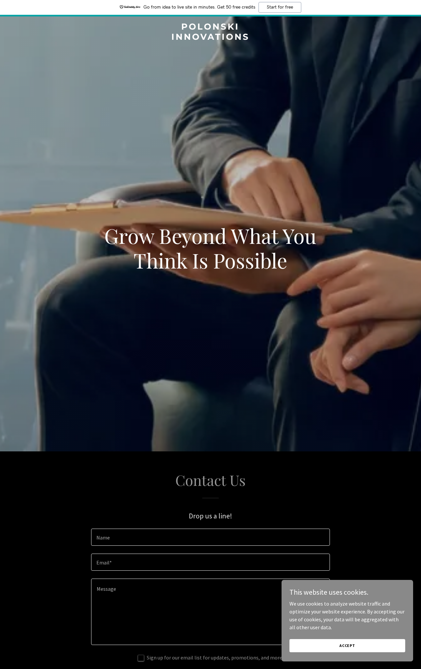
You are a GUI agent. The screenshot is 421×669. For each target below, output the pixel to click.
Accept (347, 645)
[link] (211, 38)
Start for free (280, 7)
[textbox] (210, 537)
